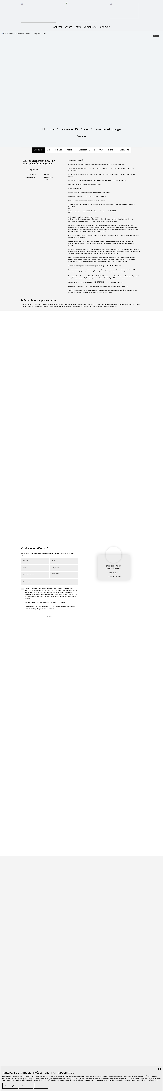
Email (24, 568)
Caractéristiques (54, 150)
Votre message (28, 582)
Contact (105, 27)
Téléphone (55, 568)
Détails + (70, 150)
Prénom (25, 561)
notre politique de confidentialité (146, 1080)
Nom (53, 561)
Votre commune (28, 575)
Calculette (124, 150)
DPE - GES (98, 150)
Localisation (84, 150)
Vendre (68, 27)
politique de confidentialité (44, 609)
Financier (111, 150)
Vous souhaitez (55, 573)
